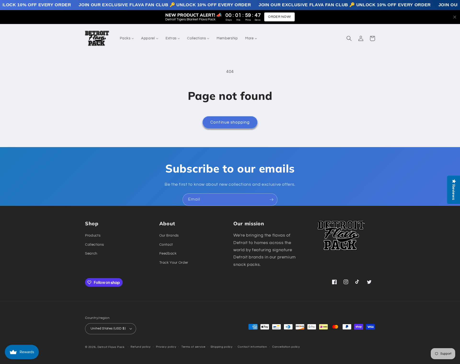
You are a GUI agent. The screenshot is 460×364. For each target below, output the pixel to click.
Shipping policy (222, 346)
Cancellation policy (286, 346)
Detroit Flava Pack (111, 347)
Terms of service (193, 346)
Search (91, 253)
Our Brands (169, 235)
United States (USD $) (108, 328)
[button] (349, 38)
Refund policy (141, 346)
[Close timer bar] (455, 17)
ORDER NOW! (279, 16)
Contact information (252, 346)
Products (92, 235)
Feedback (168, 253)
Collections (94, 244)
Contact (166, 244)
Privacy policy (166, 346)
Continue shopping (230, 122)
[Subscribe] (271, 199)
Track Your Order (174, 262)
